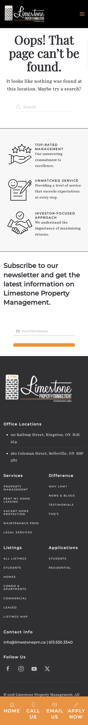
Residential (60, 567)
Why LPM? (58, 486)
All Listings (15, 558)
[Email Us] (54, 704)
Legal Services (18, 532)
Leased (10, 607)
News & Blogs (62, 495)
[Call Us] (33, 704)
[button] (82, 14)
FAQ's (54, 513)
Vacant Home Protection (16, 512)
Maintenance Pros (21, 523)
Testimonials (61, 504)
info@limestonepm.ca (25, 642)
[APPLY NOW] (76, 704)
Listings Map (16, 616)
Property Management (16, 488)
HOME (12, 711)
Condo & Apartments (15, 587)
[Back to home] (25, 14)
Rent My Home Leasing (17, 500)
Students (12, 567)
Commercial (15, 598)
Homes (10, 576)
